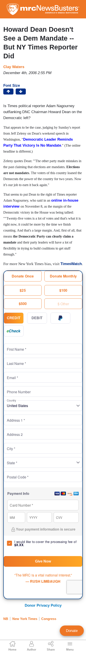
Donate (72, 631)
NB (5, 619)
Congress (48, 619)
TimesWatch (71, 264)
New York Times (24, 619)
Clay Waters (13, 67)
